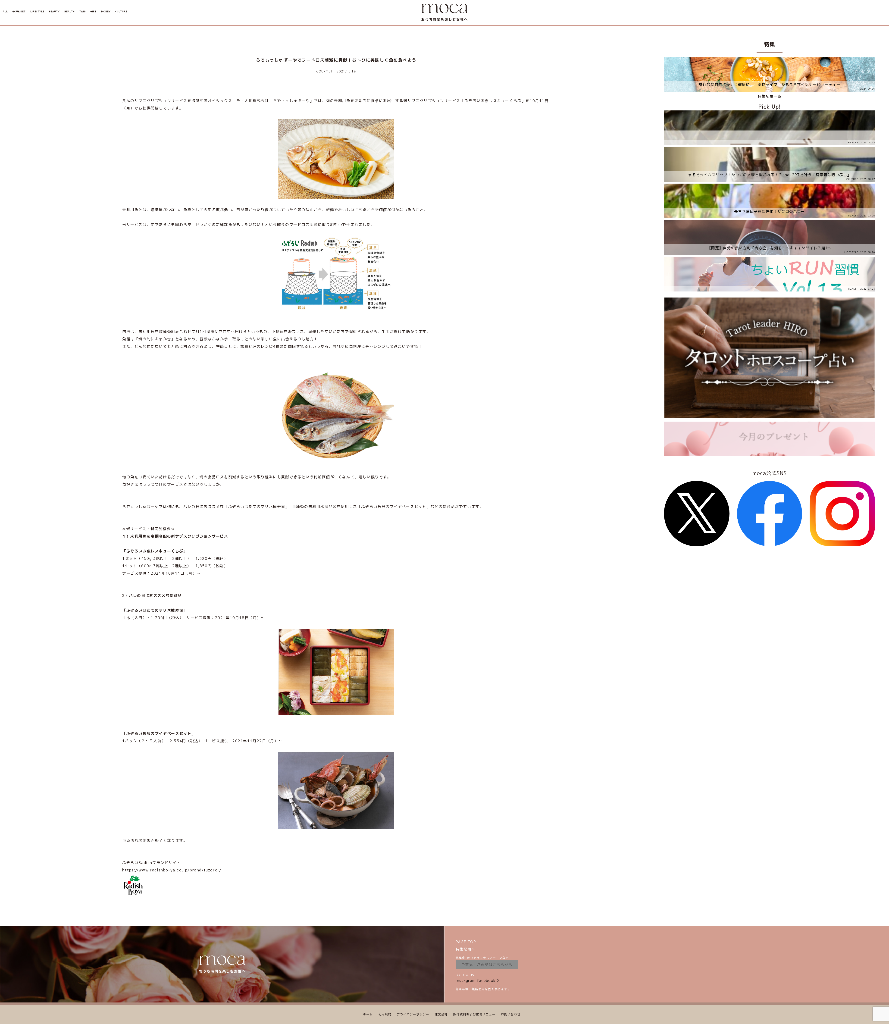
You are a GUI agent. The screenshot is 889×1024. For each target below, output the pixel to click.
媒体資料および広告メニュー (474, 1014)
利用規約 (384, 1014)
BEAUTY (54, 11)
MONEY (106, 11)
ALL (5, 11)
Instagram (466, 980)
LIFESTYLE (37, 11)
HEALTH (69, 11)
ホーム (368, 1014)
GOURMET (19, 11)
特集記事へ (465, 949)
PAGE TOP (466, 941)
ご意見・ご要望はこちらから (486, 964)
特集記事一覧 (769, 96)
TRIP (82, 11)
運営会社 (441, 1014)
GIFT (93, 11)
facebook (486, 980)
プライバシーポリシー (413, 1014)
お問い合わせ (510, 1014)
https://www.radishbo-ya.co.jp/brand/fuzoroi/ (171, 870)
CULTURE (121, 11)
